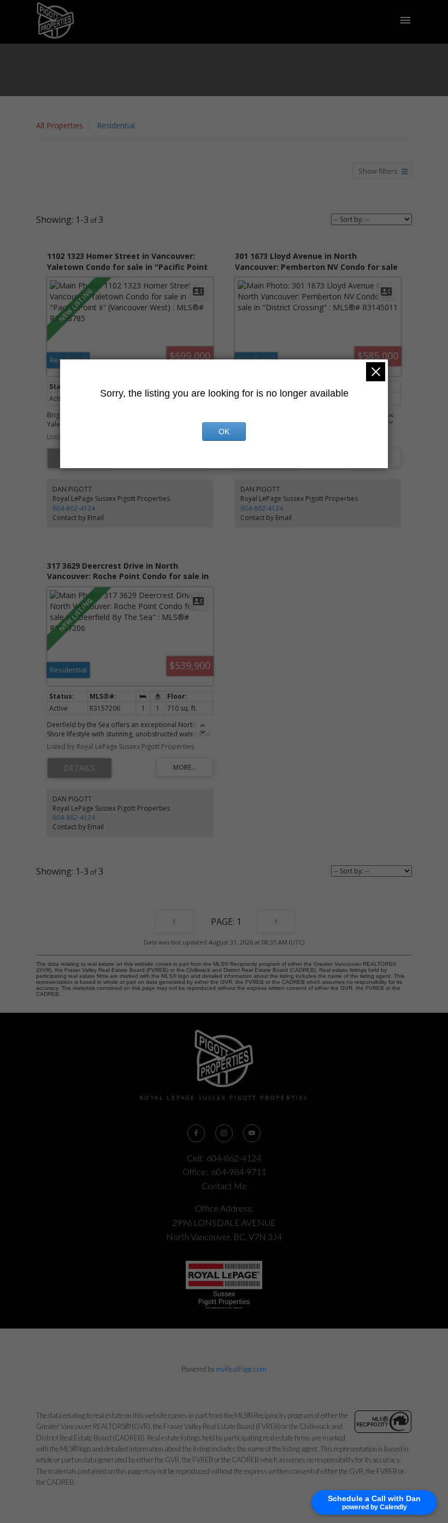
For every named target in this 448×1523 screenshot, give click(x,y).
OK (224, 431)
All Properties (59, 125)
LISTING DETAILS (79, 768)
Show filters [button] (378, 171)
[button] (196, 1133)
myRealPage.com (241, 1369)
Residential (116, 125)
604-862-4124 (73, 508)
